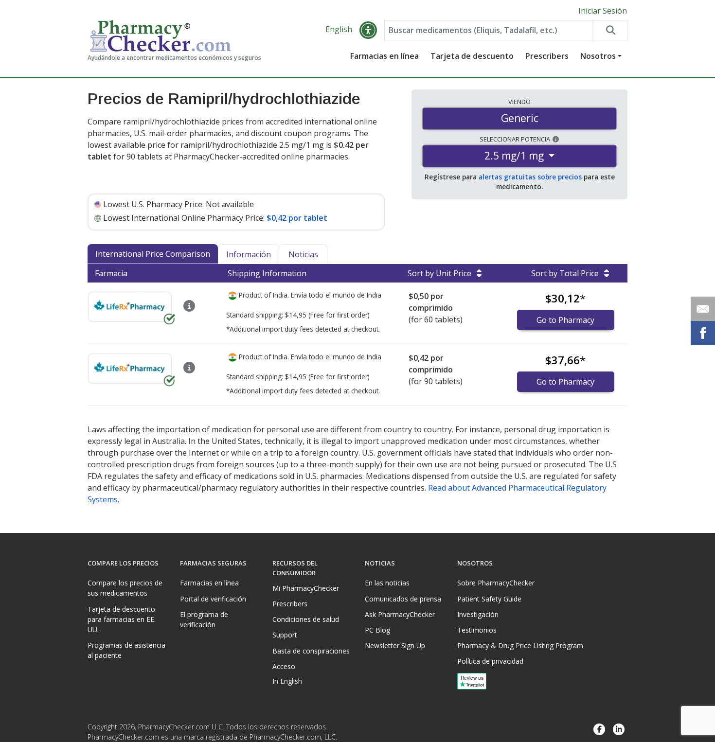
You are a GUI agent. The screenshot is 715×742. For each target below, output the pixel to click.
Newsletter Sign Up (395, 645)
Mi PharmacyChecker (305, 588)
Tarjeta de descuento (472, 56)
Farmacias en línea (384, 56)
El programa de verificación (204, 619)
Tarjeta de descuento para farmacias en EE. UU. (122, 619)
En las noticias (387, 582)
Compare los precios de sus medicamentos (125, 588)
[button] (368, 30)
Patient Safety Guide (489, 598)
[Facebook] (599, 729)
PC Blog (377, 630)
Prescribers (547, 56)
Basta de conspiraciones (311, 650)
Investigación (478, 614)
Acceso (283, 666)
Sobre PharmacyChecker (496, 582)
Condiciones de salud (305, 619)
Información (248, 254)
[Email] (703, 309)
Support (284, 634)
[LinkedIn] (618, 729)
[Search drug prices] (609, 30)
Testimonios (477, 630)
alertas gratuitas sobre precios (530, 176)
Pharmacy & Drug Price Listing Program (520, 645)
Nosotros (598, 56)
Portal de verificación (213, 598)
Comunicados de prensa (403, 598)
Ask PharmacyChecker (400, 614)
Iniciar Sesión (602, 10)
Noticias (303, 254)
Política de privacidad (490, 661)
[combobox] (488, 30)
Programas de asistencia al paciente (126, 650)
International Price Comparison (152, 253)
